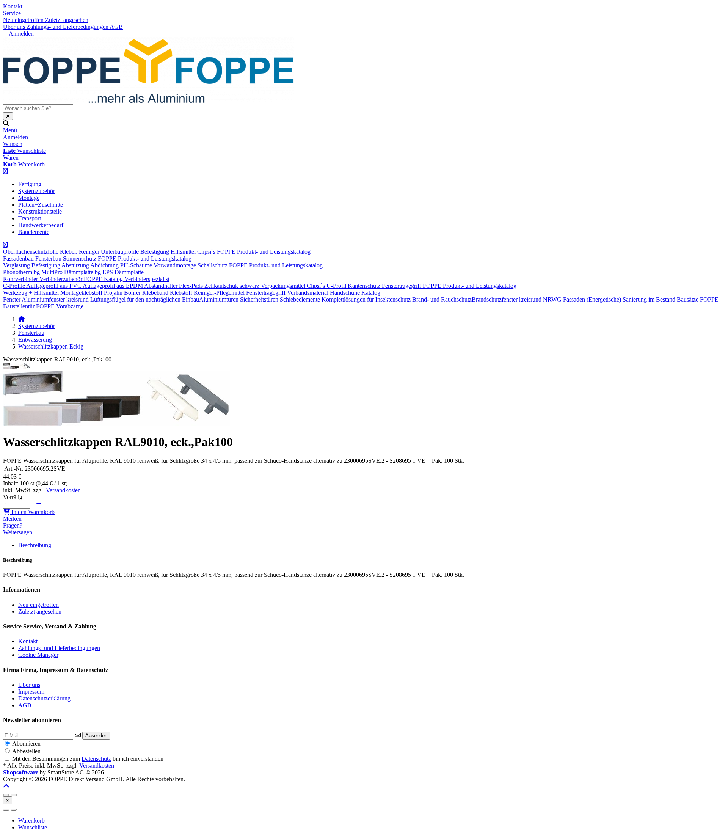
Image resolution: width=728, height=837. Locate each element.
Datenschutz (96, 758)
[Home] (21, 319)
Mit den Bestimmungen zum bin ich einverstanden (87, 758)
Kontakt (12, 6)
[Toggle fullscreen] (14, 795)
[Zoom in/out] (6, 795)
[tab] (31, 820)
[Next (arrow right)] (14, 810)
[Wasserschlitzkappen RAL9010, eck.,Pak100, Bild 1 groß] (16, 367)
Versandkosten (63, 490)
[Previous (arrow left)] (6, 810)
